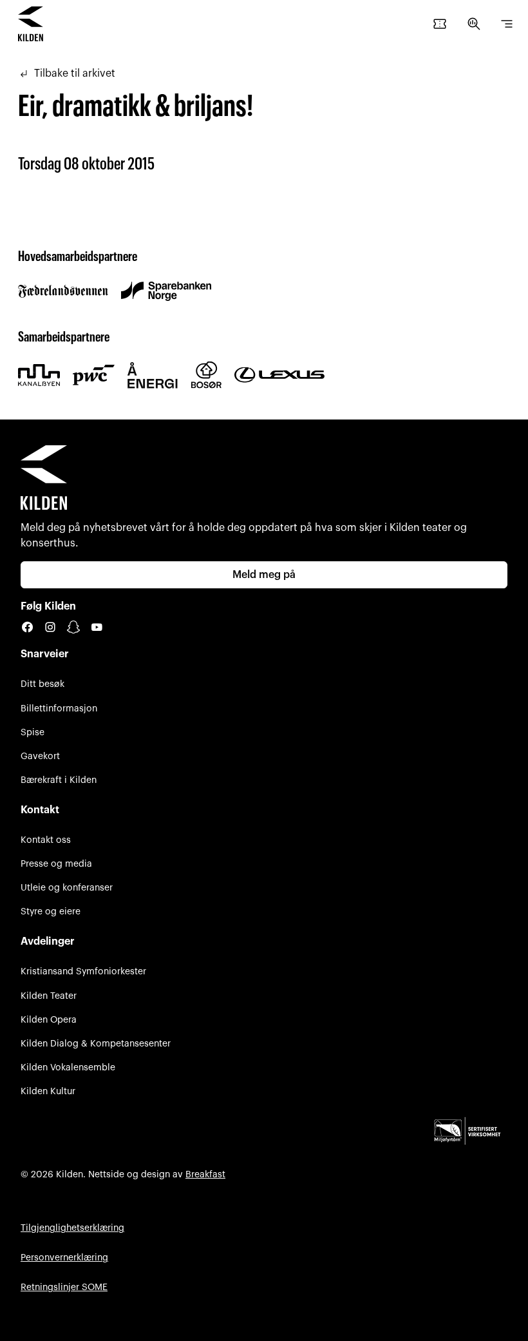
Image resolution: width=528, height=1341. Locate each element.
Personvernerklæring (64, 1257)
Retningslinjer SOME (64, 1287)
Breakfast (205, 1174)
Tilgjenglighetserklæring (72, 1228)
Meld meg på (264, 575)
